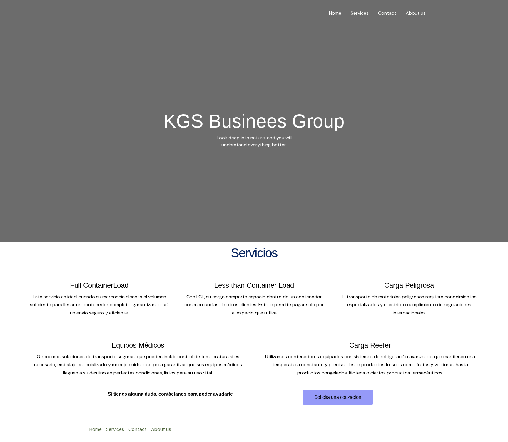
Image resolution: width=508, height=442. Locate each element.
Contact (387, 13)
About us (416, 13)
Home (335, 13)
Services (360, 13)
